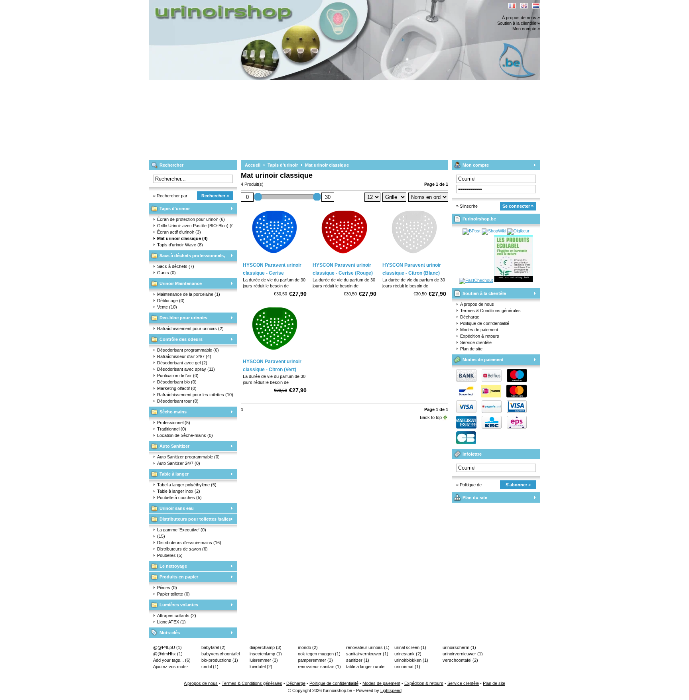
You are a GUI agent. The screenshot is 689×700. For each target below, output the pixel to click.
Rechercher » (215, 195)
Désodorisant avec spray (186, 369)
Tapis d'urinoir (174, 208)
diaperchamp (266, 647)
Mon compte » (526, 28)
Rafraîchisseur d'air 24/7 (184, 356)
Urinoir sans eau (176, 508)
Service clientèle (476, 342)
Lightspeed (391, 690)
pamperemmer (315, 660)
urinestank (407, 653)
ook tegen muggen (319, 653)
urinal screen (410, 647)
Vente (167, 307)
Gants (166, 272)
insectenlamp (266, 653)
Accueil (252, 165)
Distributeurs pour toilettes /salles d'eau (190, 520)
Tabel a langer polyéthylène (187, 484)
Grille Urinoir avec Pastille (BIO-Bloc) (195, 225)
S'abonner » (518, 484)
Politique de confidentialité (484, 323)
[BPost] (471, 230)
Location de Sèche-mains (185, 435)
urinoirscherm (459, 647)
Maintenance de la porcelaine (188, 294)
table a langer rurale (365, 667)
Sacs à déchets (175, 266)
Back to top (431, 417)
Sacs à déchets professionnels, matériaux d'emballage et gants (187, 257)
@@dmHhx (168, 653)
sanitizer (357, 660)
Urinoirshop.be (254, 4)
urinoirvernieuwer (463, 653)
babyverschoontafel (220, 654)
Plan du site (475, 497)
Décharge (469, 317)
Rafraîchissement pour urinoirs (190, 328)
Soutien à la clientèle (484, 293)
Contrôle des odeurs (181, 339)
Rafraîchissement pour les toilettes (195, 394)
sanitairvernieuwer (367, 653)
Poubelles (170, 555)
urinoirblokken (411, 660)
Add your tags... (172, 660)
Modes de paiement (479, 329)
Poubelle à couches (179, 497)
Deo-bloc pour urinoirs (183, 317)
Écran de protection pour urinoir (191, 219)
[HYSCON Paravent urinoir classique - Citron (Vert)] (275, 352)
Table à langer (174, 474)
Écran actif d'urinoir (179, 232)
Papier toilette (173, 594)
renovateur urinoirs (368, 647)
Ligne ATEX (171, 621)
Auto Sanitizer (174, 446)
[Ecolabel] (513, 280)
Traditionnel (171, 429)
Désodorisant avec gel (182, 362)
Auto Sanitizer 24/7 (178, 463)
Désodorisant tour (178, 401)
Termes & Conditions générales (490, 310)
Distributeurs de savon (182, 549)
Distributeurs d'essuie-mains (189, 542)
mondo (308, 647)
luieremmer (264, 660)
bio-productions (219, 660)
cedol (210, 666)
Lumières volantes (178, 604)
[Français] (512, 6)
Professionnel (173, 422)
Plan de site (471, 348)
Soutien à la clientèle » (518, 23)
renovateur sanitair (319, 666)
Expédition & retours (479, 336)
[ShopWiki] (494, 230)
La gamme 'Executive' (181, 529)
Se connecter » (517, 206)
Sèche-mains (173, 411)
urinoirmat (407, 666)
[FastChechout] (476, 280)
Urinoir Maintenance (180, 283)
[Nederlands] (536, 6)
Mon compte (476, 165)
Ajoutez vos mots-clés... (170, 667)
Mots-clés (169, 632)
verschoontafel (460, 660)
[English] (524, 6)
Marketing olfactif (177, 388)
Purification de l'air (178, 375)
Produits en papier (178, 576)
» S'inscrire (467, 206)
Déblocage (171, 300)
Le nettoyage (173, 566)
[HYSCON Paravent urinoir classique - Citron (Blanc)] (414, 256)
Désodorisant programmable (188, 350)
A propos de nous (477, 304)
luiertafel (261, 666)
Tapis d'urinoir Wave (180, 244)
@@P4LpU (167, 647)
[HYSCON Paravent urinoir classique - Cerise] (275, 256)
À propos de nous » (521, 17)
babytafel (213, 647)
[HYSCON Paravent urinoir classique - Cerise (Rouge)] (344, 256)
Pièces (167, 587)
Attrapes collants (176, 615)
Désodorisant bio (177, 381)
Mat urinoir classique (182, 238)
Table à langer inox (178, 491)
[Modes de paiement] (489, 411)
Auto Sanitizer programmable (188, 456)
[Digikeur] (518, 230)
